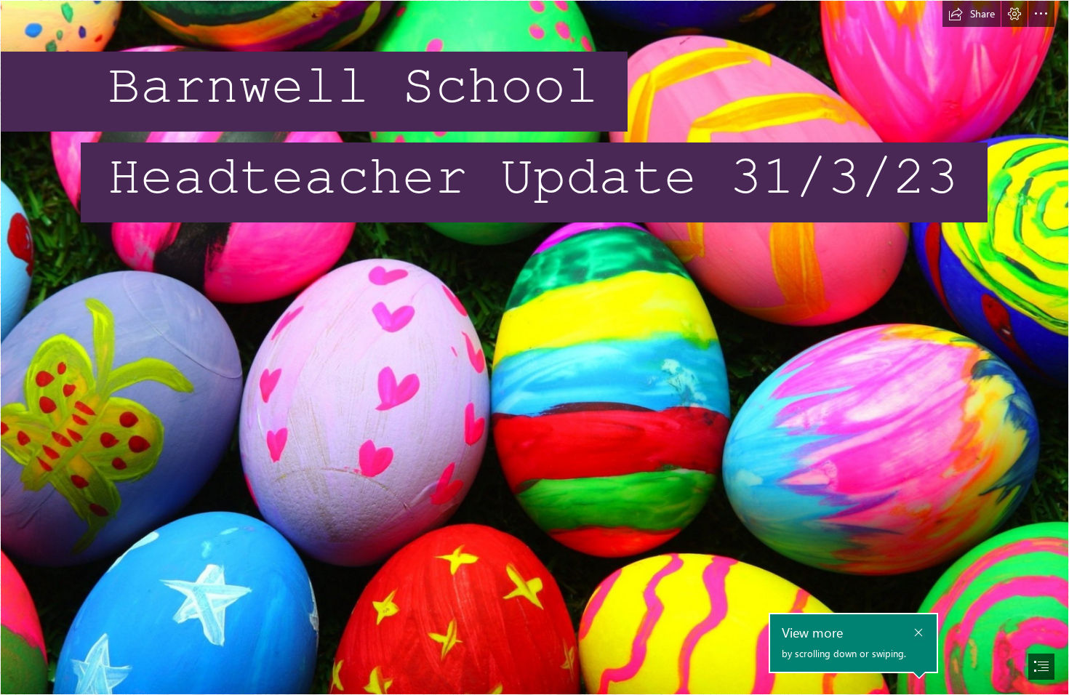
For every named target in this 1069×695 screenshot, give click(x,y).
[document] (534, 347)
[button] (971, 14)
